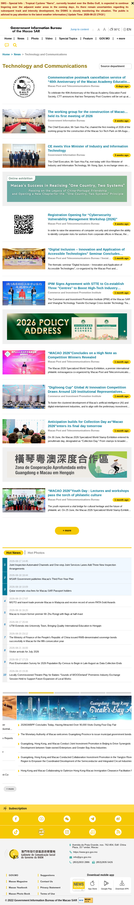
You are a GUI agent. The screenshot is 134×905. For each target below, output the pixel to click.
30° (117, 29)
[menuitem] (21, 38)
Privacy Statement (50, 887)
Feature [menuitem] (88, 38)
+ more (125, 780)
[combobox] (115, 66)
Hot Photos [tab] (36, 552)
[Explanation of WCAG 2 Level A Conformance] (85, 900)
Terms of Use (47, 893)
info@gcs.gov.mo (82, 857)
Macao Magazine (18, 881)
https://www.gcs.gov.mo (85, 852)
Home (6, 54)
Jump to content (79, 29)
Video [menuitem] (49, 38)
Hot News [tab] (13, 552)
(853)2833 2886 (81, 862)
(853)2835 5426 (104, 862)
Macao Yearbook (18, 887)
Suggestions (47, 875)
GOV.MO (13, 875)
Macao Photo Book (19, 893)
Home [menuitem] (8, 38)
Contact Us (46, 881)
